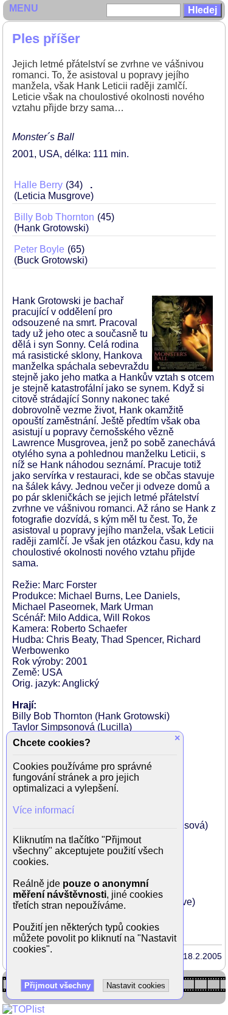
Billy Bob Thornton (54, 217)
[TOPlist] (23, 1009)
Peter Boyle (39, 249)
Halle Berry (38, 185)
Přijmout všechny (57, 985)
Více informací (43, 810)
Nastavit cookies (135, 985)
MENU (23, 8)
